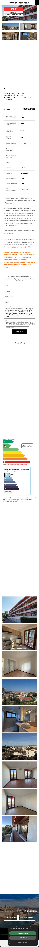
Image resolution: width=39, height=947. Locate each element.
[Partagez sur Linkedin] (23, 342)
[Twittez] (18, 342)
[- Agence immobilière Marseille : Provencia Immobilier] (19, 3)
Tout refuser (23, 938)
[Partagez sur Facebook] (15, 342)
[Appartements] (4, 88)
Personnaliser (22, 942)
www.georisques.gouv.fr (10, 501)
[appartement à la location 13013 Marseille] (10, 26)
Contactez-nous (26, 917)
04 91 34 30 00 (11, 917)
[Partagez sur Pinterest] (21, 342)
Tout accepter (22, 933)
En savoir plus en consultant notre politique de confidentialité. (20, 326)
